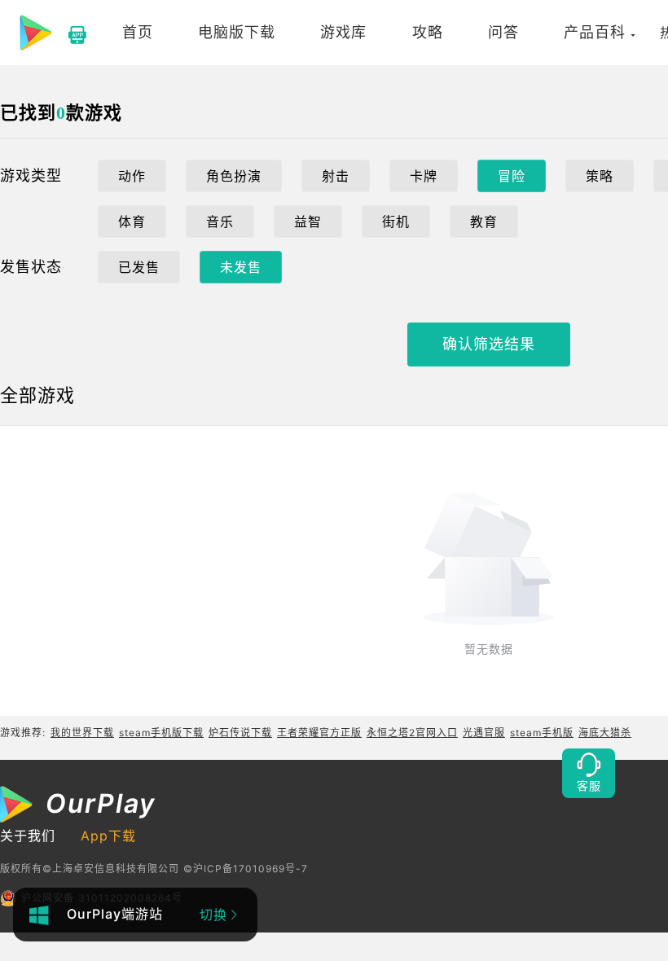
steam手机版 (542, 732)
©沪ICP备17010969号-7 (245, 868)
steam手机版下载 (161, 732)
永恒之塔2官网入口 (412, 732)
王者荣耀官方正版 (319, 732)
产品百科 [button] (595, 32)
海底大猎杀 (604, 732)
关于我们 (27, 835)
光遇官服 (484, 732)
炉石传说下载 (240, 732)
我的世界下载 (82, 732)
